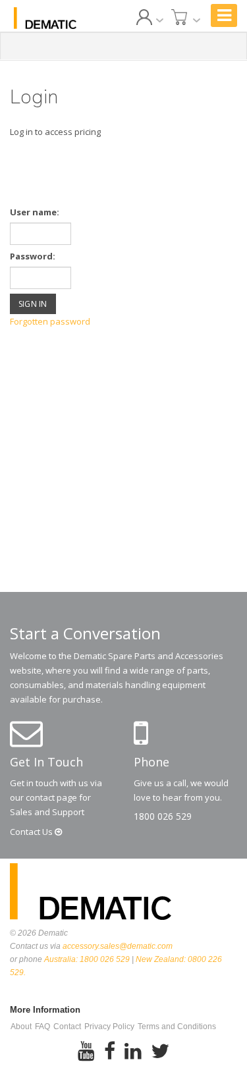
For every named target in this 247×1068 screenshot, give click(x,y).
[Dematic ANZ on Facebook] (109, 1051)
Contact (32, 832)
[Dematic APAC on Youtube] (86, 1051)
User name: (34, 212)
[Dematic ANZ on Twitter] (160, 1051)
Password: (32, 256)
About (21, 1026)
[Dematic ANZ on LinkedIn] (133, 1051)
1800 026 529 (163, 816)
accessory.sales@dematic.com (118, 946)
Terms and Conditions (177, 1026)
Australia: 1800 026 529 (87, 959)
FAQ (42, 1026)
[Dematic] (45, 18)
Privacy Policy (109, 1026)
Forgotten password (50, 321)
